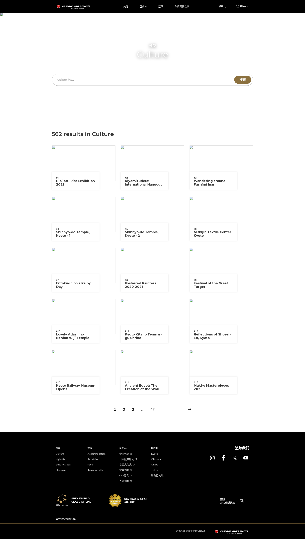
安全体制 (124, 469)
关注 (125, 6)
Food (90, 464)
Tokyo (154, 469)
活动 (160, 6)
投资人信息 (125, 464)
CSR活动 (124, 475)
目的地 (143, 6)
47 (152, 409)
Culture (60, 453)
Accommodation (97, 453)
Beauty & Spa (63, 464)
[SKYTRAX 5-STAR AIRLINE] (128, 506)
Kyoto (154, 453)
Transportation (96, 469)
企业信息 (124, 453)
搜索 (221, 6)
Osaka (154, 464)
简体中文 (244, 6)
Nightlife (60, 459)
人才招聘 (124, 480)
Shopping (61, 469)
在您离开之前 (182, 6)
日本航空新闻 (126, 459)
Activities (93, 459)
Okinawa (156, 459)
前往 (227, 501)
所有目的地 (157, 475)
